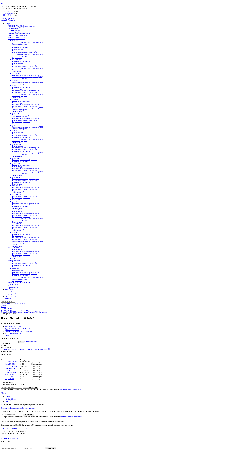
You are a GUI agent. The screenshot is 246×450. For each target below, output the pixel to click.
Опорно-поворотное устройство (19, 282)
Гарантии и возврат (28, 408)
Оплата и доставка (14, 293)
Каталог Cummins (14, 73)
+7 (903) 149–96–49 (7, 15)
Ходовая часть (17, 58)
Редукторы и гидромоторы (21, 47)
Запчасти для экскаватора (16, 39)
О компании (9, 289)
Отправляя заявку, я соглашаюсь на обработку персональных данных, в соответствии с (42, 389)
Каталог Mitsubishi (14, 199)
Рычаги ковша (13, 286)
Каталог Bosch (13, 40)
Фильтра (15, 123)
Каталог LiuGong (14, 177)
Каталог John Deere (14, 144)
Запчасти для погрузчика (16, 37)
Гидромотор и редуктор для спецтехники (21, 27)
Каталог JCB (12, 130)
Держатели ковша (14, 30)
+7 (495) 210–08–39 (7, 13)
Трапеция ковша (13, 288)
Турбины (15, 244)
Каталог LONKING (14, 186)
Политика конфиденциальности (11, 408)
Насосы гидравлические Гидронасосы (24, 52)
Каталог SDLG (13, 201)
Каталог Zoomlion (14, 260)
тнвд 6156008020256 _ (12, 362)
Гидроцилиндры (13, 28)
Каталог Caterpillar (14, 59)
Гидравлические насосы (16, 25)
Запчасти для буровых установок (19, 33)
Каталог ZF (12, 258)
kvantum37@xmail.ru (7, 18)
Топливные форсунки (19, 44)
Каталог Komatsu (14, 163)
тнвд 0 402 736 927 (11, 372)
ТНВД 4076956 (10, 377)
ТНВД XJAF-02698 (11, 366)
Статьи (10, 294)
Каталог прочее (13, 269)
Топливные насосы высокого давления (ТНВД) (27, 42)
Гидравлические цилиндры (21, 115)
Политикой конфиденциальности (71, 389)
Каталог (7, 23)
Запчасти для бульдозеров (16, 32)
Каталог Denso (13, 80)
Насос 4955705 (10, 368)
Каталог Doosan (13, 85)
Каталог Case (12, 46)
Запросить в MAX (41, 349)
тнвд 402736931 (10, 374)
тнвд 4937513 (9, 379)
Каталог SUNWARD (15, 224)
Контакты (8, 298)
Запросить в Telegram (25, 349)
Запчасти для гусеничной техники (19, 35)
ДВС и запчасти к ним (19, 116)
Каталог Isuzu (12, 125)
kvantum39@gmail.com (8, 20)
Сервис (10, 291)
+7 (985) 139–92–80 (7, 11)
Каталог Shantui (13, 210)
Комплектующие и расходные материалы (25, 51)
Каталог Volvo (13, 232)
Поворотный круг (14, 284)
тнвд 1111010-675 (10, 370)
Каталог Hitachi (13, 99)
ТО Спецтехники (10, 296)
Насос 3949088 (10, 364)
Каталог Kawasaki (14, 158)
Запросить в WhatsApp (8, 349)
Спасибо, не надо (21, 428)
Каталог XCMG (13, 248)
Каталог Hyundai (13, 113)
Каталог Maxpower (14, 194)
